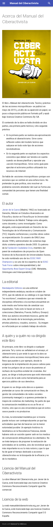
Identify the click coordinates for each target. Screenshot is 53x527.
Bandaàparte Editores (12, 288)
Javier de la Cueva (11, 209)
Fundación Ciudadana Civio (20, 248)
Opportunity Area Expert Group (16, 269)
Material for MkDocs (18, 524)
